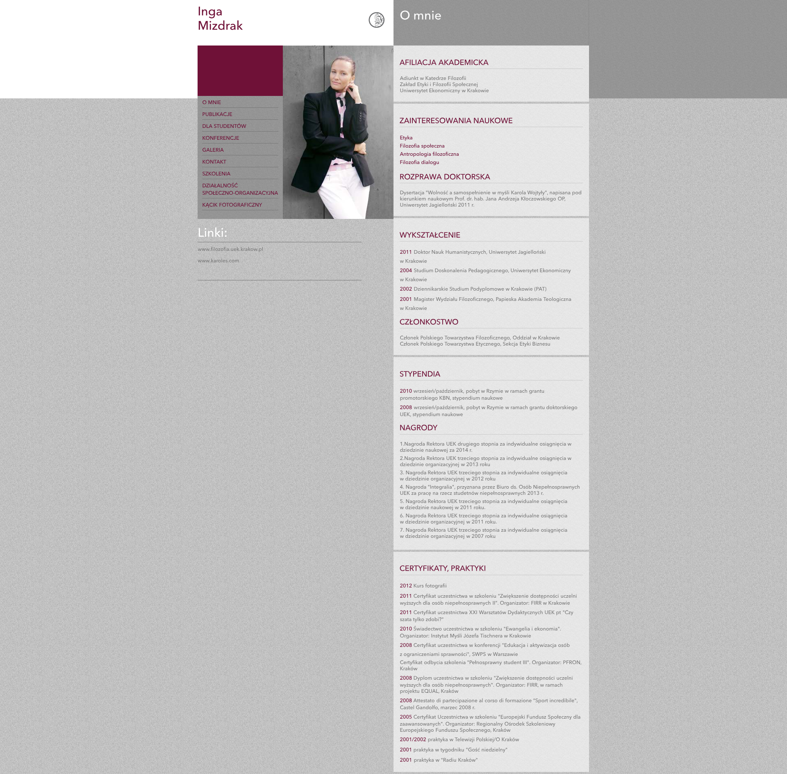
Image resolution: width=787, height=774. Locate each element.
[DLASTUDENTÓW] (224, 126)
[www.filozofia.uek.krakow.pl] (230, 248)
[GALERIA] (213, 150)
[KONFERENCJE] (220, 138)
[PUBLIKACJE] (217, 114)
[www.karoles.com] (218, 260)
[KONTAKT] (214, 161)
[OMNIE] (211, 102)
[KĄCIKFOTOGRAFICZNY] (232, 204)
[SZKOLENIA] (216, 173)
